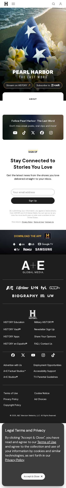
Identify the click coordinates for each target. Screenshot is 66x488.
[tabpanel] (33, 177)
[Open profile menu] (60, 3)
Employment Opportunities (47, 365)
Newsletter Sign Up (44, 329)
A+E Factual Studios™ (15, 371)
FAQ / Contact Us (43, 343)
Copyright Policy (12, 405)
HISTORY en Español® (15, 343)
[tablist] (33, 96)
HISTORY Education (14, 322)
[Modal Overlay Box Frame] (33, 188)
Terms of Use (11, 393)
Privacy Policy (11, 399)
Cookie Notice (42, 393)
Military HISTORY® (44, 322)
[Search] (53, 3)
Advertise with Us (13, 365)
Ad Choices (40, 399)
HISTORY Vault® (12, 329)
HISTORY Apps (11, 336)
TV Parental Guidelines (46, 377)
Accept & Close (31, 476)
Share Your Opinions (45, 336)
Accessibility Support (45, 371)
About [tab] (33, 99)
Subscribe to (43, 85)
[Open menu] (13, 4)
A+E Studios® (11, 377)
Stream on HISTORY (16, 85)
